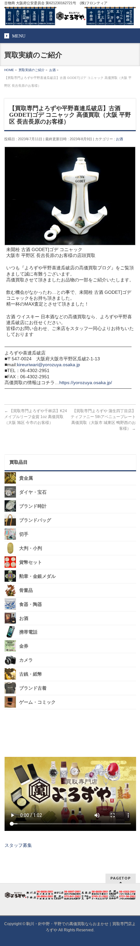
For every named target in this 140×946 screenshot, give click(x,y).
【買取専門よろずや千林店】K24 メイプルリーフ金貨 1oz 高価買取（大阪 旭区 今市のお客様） (35, 417)
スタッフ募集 (18, 845)
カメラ (26, 660)
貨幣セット (30, 562)
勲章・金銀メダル (37, 576)
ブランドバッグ (35, 520)
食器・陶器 (30, 604)
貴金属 (26, 478)
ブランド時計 (33, 506)
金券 (23, 646)
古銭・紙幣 (30, 674)
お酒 (119, 139)
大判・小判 (30, 548)
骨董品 (26, 590)
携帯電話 (28, 632)
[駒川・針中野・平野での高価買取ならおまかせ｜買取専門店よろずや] (70, 17)
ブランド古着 (33, 688)
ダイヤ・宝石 (33, 492)
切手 (23, 534)
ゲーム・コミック (37, 702)
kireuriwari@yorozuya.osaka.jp (48, 364)
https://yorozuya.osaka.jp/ (85, 382)
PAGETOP (120, 878)
